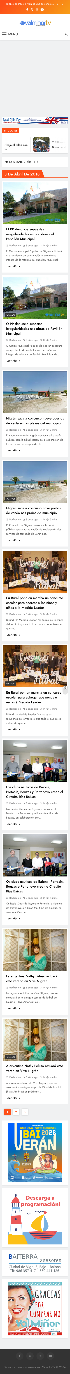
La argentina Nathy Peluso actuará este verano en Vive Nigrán (31, 978)
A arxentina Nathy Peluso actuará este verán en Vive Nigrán (34, 1068)
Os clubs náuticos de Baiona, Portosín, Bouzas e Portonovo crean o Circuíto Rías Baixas (35, 886)
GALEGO (10, 314)
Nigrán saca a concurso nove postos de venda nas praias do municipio (33, 510)
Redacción (15, 245)
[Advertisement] (35, 79)
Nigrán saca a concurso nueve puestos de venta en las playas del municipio (35, 421)
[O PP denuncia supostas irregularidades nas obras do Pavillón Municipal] (35, 298)
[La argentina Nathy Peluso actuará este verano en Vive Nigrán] (35, 950)
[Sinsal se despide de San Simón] (32, 144)
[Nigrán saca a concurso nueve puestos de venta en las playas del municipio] (35, 392)
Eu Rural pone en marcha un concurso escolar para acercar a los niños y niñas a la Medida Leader (34, 602)
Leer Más (11, 266)
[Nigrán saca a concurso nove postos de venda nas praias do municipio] (35, 482)
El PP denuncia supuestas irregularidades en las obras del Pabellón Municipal (30, 234)
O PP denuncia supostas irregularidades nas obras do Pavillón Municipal (34, 328)
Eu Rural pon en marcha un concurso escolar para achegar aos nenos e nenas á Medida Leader (33, 697)
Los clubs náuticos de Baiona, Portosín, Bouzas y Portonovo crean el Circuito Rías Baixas (34, 792)
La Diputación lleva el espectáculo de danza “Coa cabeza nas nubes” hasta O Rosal (28, 3)
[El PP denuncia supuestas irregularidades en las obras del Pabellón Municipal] (35, 203)
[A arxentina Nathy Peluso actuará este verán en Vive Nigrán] (35, 1040)
